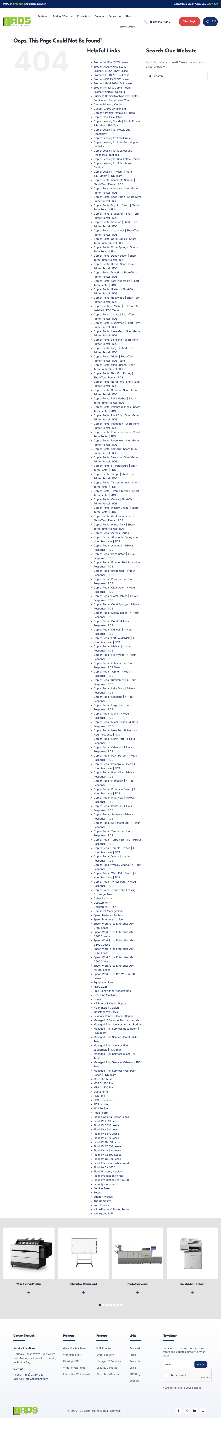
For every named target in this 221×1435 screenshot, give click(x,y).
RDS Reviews (102, 1108)
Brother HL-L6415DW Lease (111, 70)
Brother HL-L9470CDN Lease (111, 75)
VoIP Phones (101, 1205)
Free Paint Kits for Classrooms (112, 990)
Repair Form (101, 1112)
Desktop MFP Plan (105, 906)
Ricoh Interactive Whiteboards (112, 1163)
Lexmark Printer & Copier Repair (113, 1016)
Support (98, 1192)
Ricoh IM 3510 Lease (106, 1125)
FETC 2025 (101, 986)
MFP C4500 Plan (104, 1083)
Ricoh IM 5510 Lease (106, 1133)
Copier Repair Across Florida (111, 533)
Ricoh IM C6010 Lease (107, 1158)
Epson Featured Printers (108, 915)
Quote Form (101, 1091)
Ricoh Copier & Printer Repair (111, 1116)
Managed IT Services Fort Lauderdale (116, 1020)
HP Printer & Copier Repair (110, 1003)
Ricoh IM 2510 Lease (106, 1121)
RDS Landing (101, 1104)
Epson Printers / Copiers (108, 919)
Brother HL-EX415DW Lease (111, 62)
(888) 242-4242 (160, 21)
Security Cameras (104, 1184)
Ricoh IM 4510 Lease (106, 1129)
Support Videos (103, 1196)
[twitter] (186, 1411)
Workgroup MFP (104, 1213)
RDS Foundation (103, 1100)
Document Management (108, 911)
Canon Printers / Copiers (109, 104)
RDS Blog (99, 1095)
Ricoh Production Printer (108, 1175)
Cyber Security (103, 898)
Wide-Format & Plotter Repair (111, 1209)
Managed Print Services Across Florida (117, 1024)
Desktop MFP (102, 902)
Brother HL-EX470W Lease (110, 66)
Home (97, 999)
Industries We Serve (106, 1011)
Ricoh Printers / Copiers (108, 1171)
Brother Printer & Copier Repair (112, 87)
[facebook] (178, 1411)
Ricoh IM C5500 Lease (107, 1154)
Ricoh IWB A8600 (104, 1167)
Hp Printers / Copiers (106, 1007)
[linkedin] (194, 1411)
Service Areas (102, 1188)
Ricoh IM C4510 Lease (107, 1150)
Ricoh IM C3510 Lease (107, 1146)
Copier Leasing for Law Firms (112, 138)
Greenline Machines (105, 995)
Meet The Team (103, 1079)
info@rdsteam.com (36, 1378)
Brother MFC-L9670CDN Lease (113, 83)
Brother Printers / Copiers (109, 91)
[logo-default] (17, 18)
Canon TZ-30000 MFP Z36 (110, 108)
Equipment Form (104, 982)
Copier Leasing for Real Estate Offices (117, 159)
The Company (102, 1200)
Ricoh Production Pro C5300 (111, 1179)
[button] (100, 1305)
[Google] (202, 1411)
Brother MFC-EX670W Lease (111, 79)
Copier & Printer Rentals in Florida (114, 112)
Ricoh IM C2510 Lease (107, 1142)
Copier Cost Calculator (108, 117)
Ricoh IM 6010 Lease (106, 1137)
